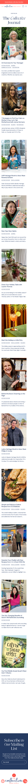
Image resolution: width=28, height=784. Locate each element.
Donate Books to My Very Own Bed (14, 2)
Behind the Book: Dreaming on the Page (13, 395)
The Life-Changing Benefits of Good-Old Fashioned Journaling (12, 616)
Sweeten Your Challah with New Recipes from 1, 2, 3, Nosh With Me (13, 561)
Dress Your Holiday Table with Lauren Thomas (11, 286)
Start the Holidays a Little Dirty (12, 340)
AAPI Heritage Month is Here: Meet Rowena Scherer (13, 177)
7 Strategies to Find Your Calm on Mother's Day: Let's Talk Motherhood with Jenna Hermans (13, 120)
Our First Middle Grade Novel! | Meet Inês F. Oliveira (13, 672)
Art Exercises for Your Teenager (12, 63)
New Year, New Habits (8, 231)
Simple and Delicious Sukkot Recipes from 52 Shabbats (11, 506)
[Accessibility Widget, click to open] (2, 781)
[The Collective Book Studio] (11, 6)
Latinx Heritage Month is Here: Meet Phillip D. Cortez (13, 450)
